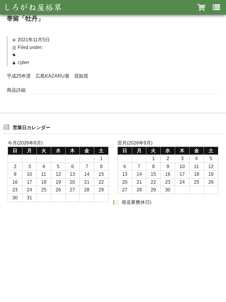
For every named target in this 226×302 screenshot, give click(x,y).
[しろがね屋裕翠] (32, 7)
